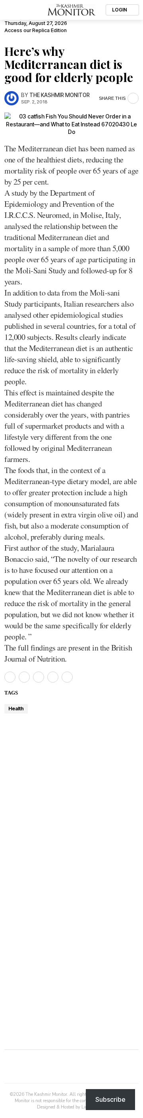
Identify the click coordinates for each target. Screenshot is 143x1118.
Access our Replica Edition (35, 30)
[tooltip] (9, 677)
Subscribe (110, 1099)
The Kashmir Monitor (59, 95)
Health (16, 709)
